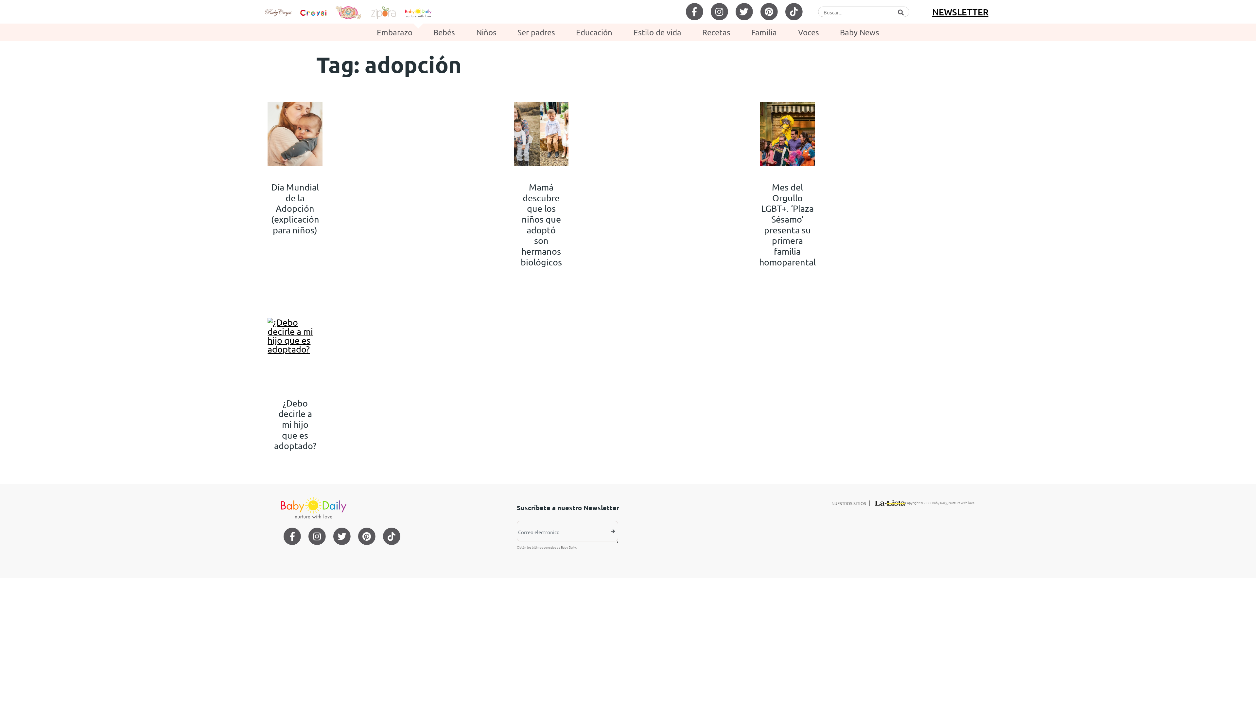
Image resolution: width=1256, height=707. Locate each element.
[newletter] (617, 542)
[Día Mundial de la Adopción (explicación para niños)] (295, 134)
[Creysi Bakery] (348, 12)
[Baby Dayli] (418, 12)
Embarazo (394, 32)
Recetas (716, 32)
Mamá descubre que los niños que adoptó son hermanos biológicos (541, 224)
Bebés (444, 32)
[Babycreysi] (278, 12)
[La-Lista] (890, 501)
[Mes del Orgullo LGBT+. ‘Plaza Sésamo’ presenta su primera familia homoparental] (787, 134)
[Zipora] (383, 12)
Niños (486, 32)
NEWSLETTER (960, 11)
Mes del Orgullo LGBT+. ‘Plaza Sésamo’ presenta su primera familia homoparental (787, 224)
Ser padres (536, 32)
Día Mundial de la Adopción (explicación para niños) (295, 208)
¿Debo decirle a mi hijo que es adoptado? (295, 424)
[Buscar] (901, 11)
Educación (594, 32)
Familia (764, 32)
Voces (808, 32)
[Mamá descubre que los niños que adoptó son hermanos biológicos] (541, 134)
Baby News (859, 32)
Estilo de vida (657, 32)
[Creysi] (313, 12)
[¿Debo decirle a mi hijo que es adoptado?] (295, 350)
